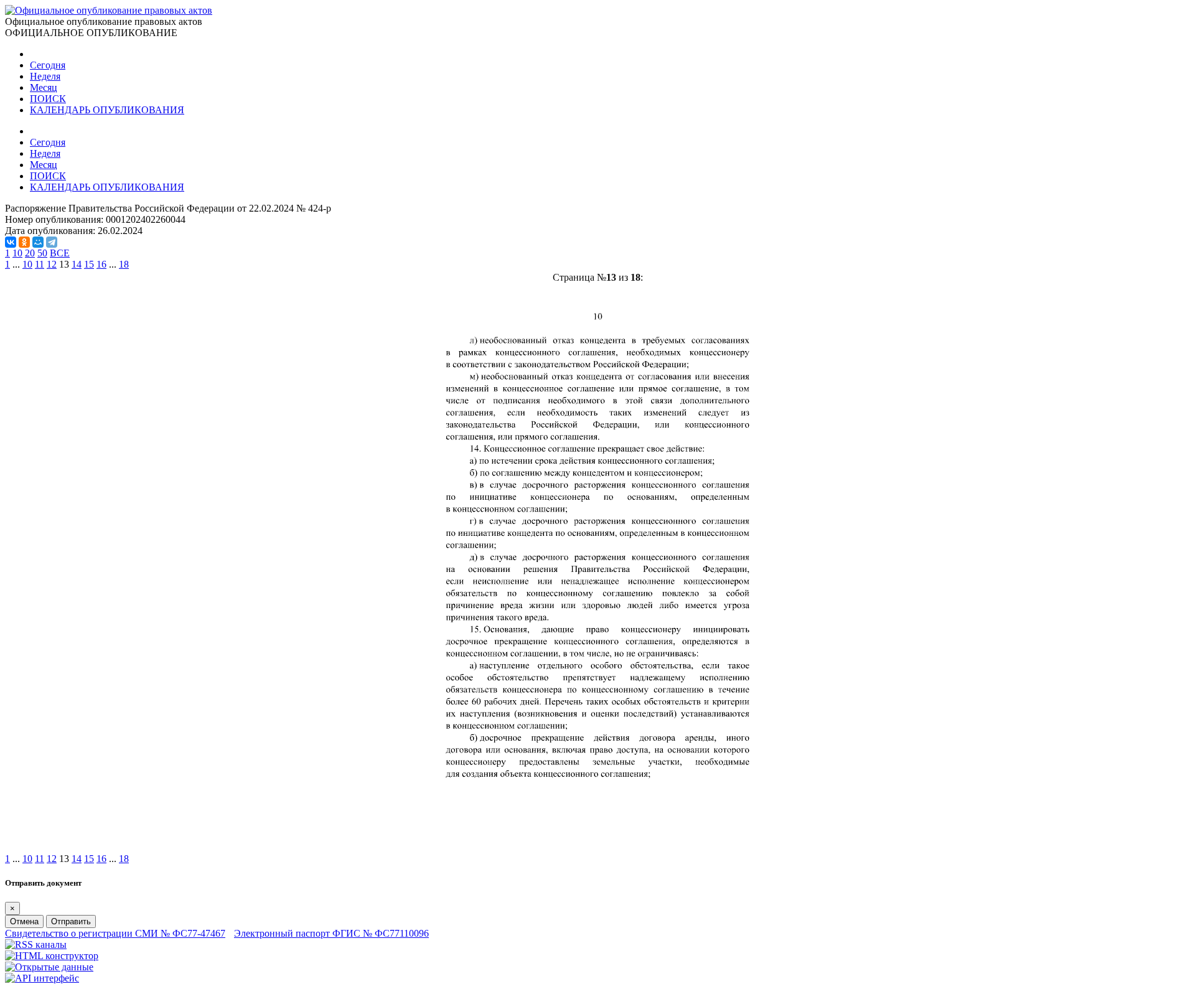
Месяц (43, 87)
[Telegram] (51, 242)
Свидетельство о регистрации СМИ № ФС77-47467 (115, 933)
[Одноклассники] (24, 242)
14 (77, 264)
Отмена (24, 921)
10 (17, 253)
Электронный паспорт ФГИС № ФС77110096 (331, 933)
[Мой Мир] (38, 242)
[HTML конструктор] (51, 955)
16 (101, 264)
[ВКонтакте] (10, 242)
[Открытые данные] (49, 967)
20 (30, 253)
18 (124, 264)
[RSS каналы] (36, 944)
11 (39, 264)
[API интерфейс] (42, 978)
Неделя (45, 76)
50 (42, 253)
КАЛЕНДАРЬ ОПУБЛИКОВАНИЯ (107, 110)
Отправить (71, 921)
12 (52, 264)
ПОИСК (48, 98)
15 (89, 264)
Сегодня (47, 65)
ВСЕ (60, 253)
